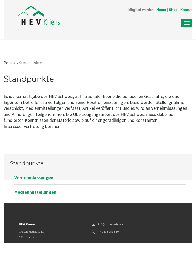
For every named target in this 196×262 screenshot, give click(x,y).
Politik (10, 62)
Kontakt (186, 10)
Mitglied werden (141, 10)
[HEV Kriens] (72, 16)
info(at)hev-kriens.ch (112, 224)
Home (161, 10)
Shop (173, 10)
